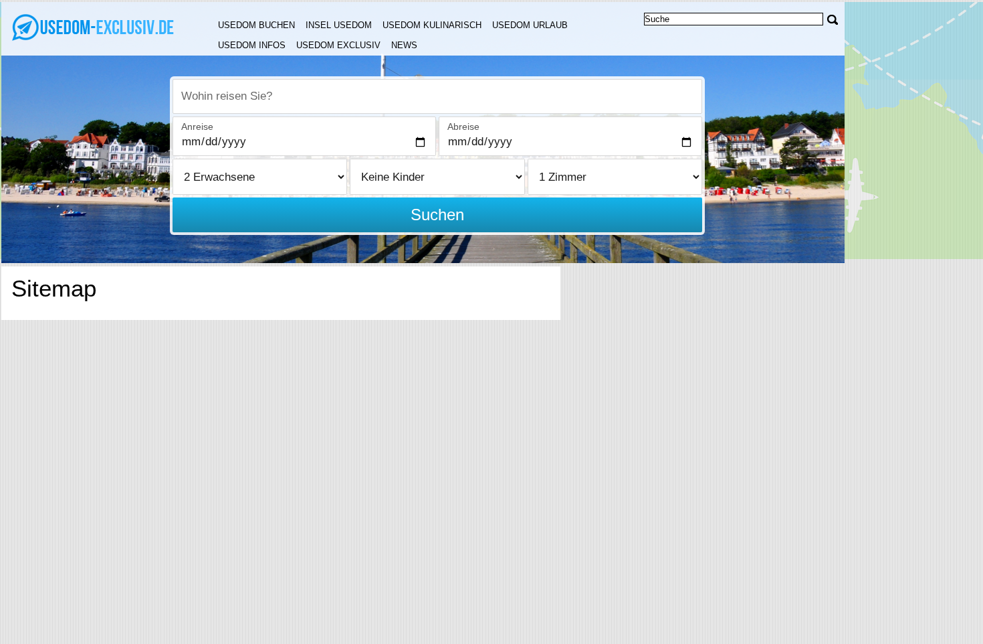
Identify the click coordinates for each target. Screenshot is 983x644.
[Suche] (832, 20)
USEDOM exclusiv (338, 45)
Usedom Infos (252, 45)
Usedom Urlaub (530, 25)
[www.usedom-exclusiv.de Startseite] (93, 27)
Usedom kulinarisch (432, 25)
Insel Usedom (339, 25)
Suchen (437, 215)
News (404, 45)
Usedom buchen (256, 25)
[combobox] (437, 96)
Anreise (197, 126)
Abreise (463, 126)
